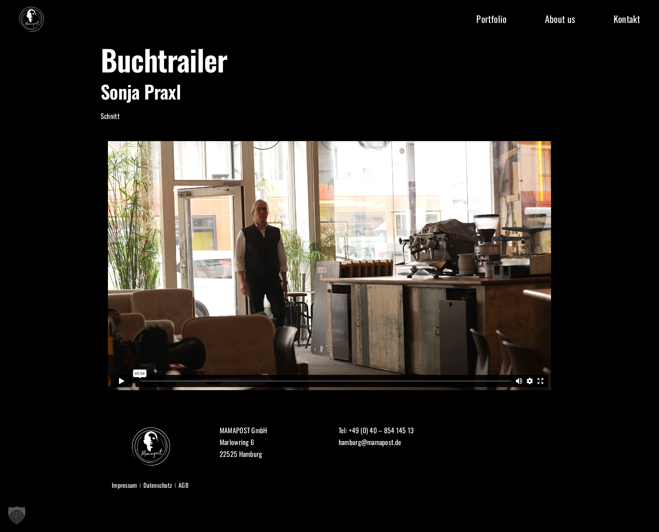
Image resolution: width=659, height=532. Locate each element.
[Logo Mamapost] (31, 10)
